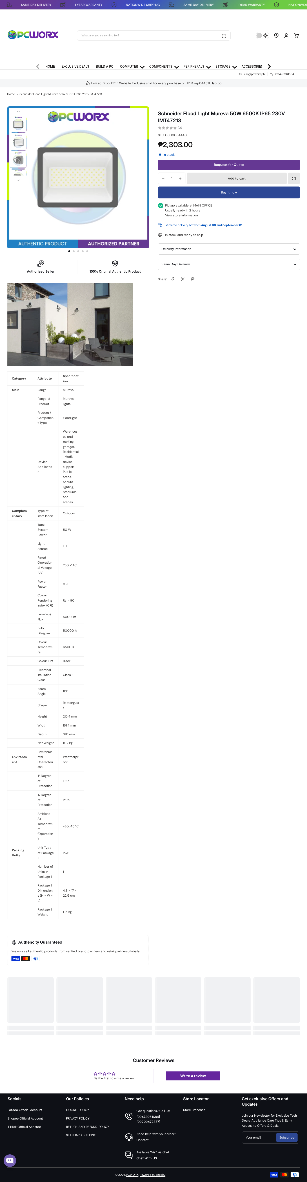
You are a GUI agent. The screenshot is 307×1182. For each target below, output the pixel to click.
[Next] (18, 180)
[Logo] (33, 35)
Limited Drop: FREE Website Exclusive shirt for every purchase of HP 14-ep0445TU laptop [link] (156, 83)
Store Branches (194, 1110)
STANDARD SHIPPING (81, 1135)
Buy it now (229, 193)
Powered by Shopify (152, 1175)
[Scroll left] (39, 65)
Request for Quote (229, 165)
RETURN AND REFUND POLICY (87, 1127)
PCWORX (132, 1175)
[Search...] (223, 35)
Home (11, 94)
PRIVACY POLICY (77, 1118)
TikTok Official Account (24, 1127)
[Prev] (18, 111)
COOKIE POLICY (77, 1110)
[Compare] (294, 178)
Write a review (193, 1075)
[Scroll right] (267, 65)
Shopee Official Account (25, 1118)
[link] (173, 279)
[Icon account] (286, 35)
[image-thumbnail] (18, 124)
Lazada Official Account (25, 1110)
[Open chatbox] (10, 1160)
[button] (276, 35)
